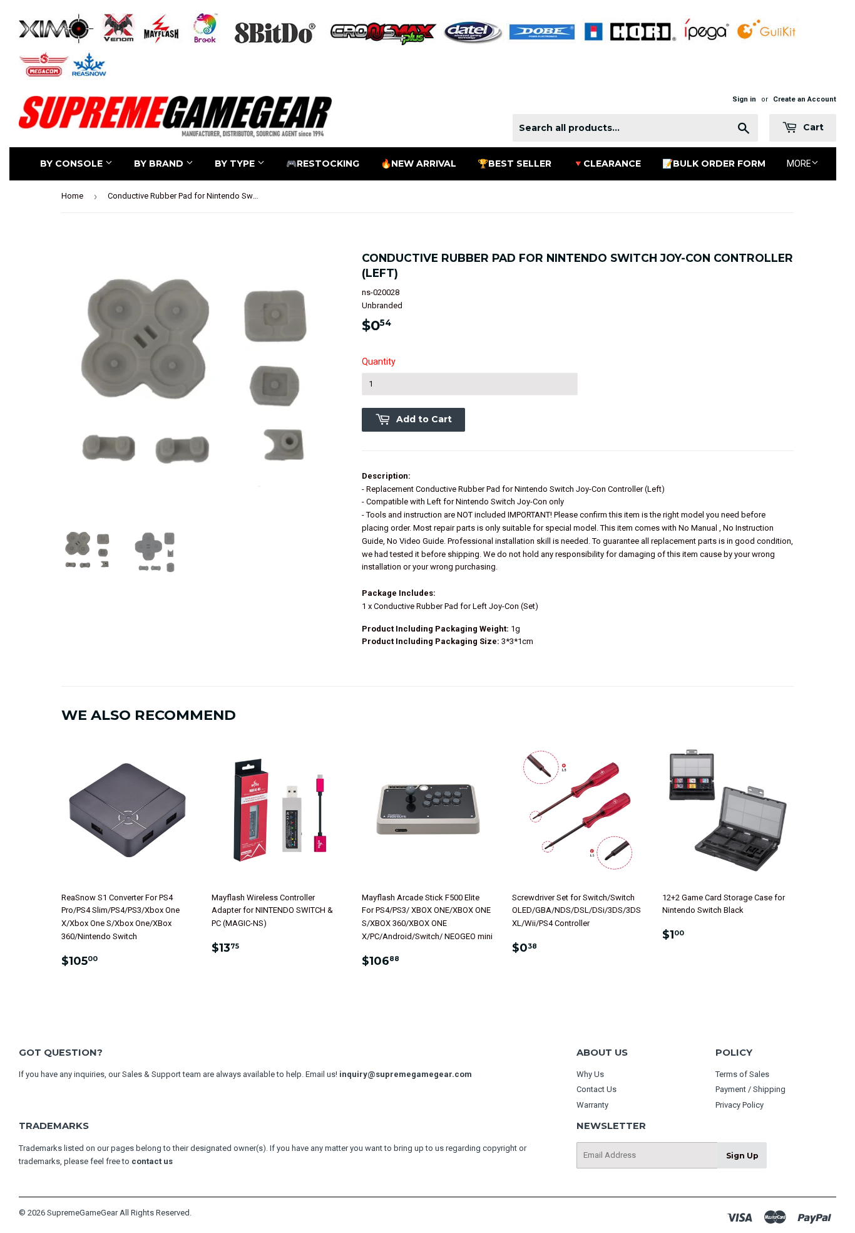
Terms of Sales (742, 1074)
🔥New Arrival (418, 163)
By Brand (160, 163)
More (799, 164)
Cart (812, 127)
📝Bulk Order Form (713, 163)
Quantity (379, 361)
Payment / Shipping (750, 1089)
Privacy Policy (739, 1105)
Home (72, 195)
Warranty (592, 1105)
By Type (236, 163)
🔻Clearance (607, 163)
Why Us (590, 1074)
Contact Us (596, 1089)
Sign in (744, 99)
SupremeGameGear (82, 1212)
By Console (72, 163)
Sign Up (742, 1155)
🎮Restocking (322, 163)
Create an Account (804, 99)
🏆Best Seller (514, 163)
